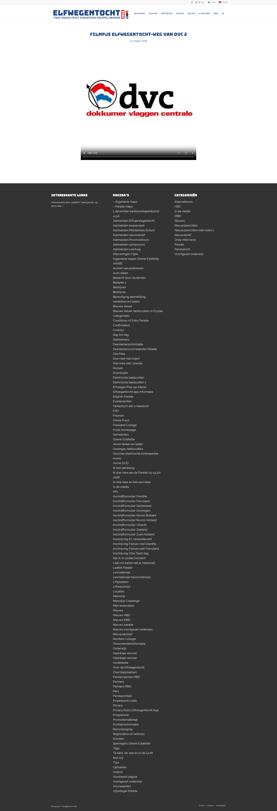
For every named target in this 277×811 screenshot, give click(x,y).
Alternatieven (184, 201)
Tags (116, 748)
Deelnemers (121, 339)
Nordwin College (124, 639)
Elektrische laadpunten (128, 377)
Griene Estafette (124, 439)
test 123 (118, 757)
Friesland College (125, 425)
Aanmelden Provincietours (131, 239)
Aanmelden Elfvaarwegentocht (134, 220)
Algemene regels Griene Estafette (136, 258)
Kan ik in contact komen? (129, 558)
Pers (116, 691)
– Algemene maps (125, 201)
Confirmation (121, 325)
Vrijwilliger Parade (125, 791)
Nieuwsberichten (186, 225)
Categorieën (121, 316)
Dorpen (118, 368)
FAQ (116, 411)
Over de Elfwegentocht (128, 667)
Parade (179, 244)
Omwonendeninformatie (129, 643)
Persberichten (122, 696)
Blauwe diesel (122, 306)
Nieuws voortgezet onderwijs (132, 629)
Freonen (118, 415)
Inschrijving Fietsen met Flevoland (136, 548)
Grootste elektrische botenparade (135, 453)
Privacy (118, 705)
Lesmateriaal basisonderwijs (132, 577)
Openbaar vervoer (125, 653)
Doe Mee (119, 354)
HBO (178, 206)
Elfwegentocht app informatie (133, 392)
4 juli (116, 216)
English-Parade (123, 396)
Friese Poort (121, 420)
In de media (121, 487)
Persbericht (182, 249)
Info (115, 491)
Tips (116, 762)
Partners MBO (122, 686)
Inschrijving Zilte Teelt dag (131, 553)
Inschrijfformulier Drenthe (130, 496)
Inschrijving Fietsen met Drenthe (134, 544)
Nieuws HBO (121, 615)
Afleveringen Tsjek (125, 254)
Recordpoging (122, 729)
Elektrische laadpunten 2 (129, 382)
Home (117, 458)
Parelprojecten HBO (126, 677)
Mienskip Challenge (126, 601)
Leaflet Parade (122, 567)
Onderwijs (120, 648)
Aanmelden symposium (129, 244)
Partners (118, 681)
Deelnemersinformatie (128, 344)
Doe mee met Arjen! (126, 358)
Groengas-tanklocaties (128, 449)
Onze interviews (185, 239)
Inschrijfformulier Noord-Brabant (134, 515)
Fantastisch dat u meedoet (131, 406)
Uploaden (119, 767)
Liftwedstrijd (121, 586)
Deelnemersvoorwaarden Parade (135, 349)
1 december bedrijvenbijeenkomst (136, 211)
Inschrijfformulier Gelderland (132, 506)
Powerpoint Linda (125, 700)
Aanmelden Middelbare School (134, 230)
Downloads (120, 373)
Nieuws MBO (122, 620)
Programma (121, 715)
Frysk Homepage (124, 430)
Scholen (118, 738)
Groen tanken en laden (128, 444)
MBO (178, 216)
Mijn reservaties (123, 605)
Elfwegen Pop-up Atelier (130, 387)
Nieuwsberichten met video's (194, 230)
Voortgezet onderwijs (127, 781)
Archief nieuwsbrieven (128, 268)
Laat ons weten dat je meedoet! (134, 563)
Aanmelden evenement (128, 225)
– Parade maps (123, 206)
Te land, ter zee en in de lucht (133, 753)
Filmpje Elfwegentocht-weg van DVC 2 (138, 34)
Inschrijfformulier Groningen (131, 510)
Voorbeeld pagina (125, 776)
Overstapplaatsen (125, 672)
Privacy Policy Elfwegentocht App (136, 710)
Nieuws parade (123, 624)
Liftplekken (120, 582)
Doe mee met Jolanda (127, 363)
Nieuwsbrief (183, 235)
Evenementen (122, 401)
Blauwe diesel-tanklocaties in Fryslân (138, 311)
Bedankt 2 (119, 282)
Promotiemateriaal (125, 719)
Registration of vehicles (129, 734)
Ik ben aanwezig (123, 468)
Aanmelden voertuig (127, 249)
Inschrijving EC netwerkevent (132, 539)
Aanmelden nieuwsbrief (129, 235)
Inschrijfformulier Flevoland (131, 501)
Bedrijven (119, 287)
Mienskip (119, 596)
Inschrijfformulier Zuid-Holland (133, 534)
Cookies (118, 330)
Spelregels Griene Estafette (131, 743)
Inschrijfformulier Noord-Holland (135, 520)
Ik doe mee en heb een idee (132, 482)
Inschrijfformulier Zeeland (130, 529)
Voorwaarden (122, 786)
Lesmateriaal (121, 572)
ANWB (117, 263)
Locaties (118, 591)
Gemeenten (121, 434)
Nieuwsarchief (122, 634)
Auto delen (120, 273)
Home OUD (120, 463)
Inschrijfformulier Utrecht (130, 525)
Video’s (118, 772)
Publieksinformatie (126, 724)
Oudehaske (120, 662)
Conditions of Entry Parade (131, 320)
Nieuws (118, 610)
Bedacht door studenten (129, 278)
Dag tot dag (121, 335)
